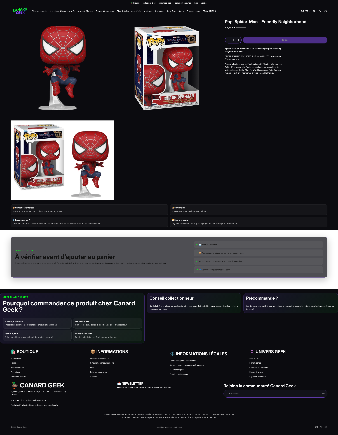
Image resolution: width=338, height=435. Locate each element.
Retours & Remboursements (102, 363)
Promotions (15, 372)
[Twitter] (321, 427)
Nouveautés (16, 358)
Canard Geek (22, 427)
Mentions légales (177, 370)
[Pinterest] (325, 427)
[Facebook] (316, 427)
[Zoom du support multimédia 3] (62, 160)
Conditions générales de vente (183, 360)
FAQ (92, 367)
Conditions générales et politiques (169, 427)
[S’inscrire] (323, 393)
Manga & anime (256, 372)
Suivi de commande (98, 372)
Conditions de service (179, 374)
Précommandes (17, 367)
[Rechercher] (314, 11)
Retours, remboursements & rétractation (187, 365)
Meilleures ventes (18, 376)
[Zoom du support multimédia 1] (62, 68)
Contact (93, 376)
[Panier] (325, 11)
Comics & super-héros (258, 367)
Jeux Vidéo (254, 358)
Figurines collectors (257, 376)
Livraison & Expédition (99, 358)
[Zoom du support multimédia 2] (167, 68)
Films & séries (255, 363)
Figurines (14, 363)
